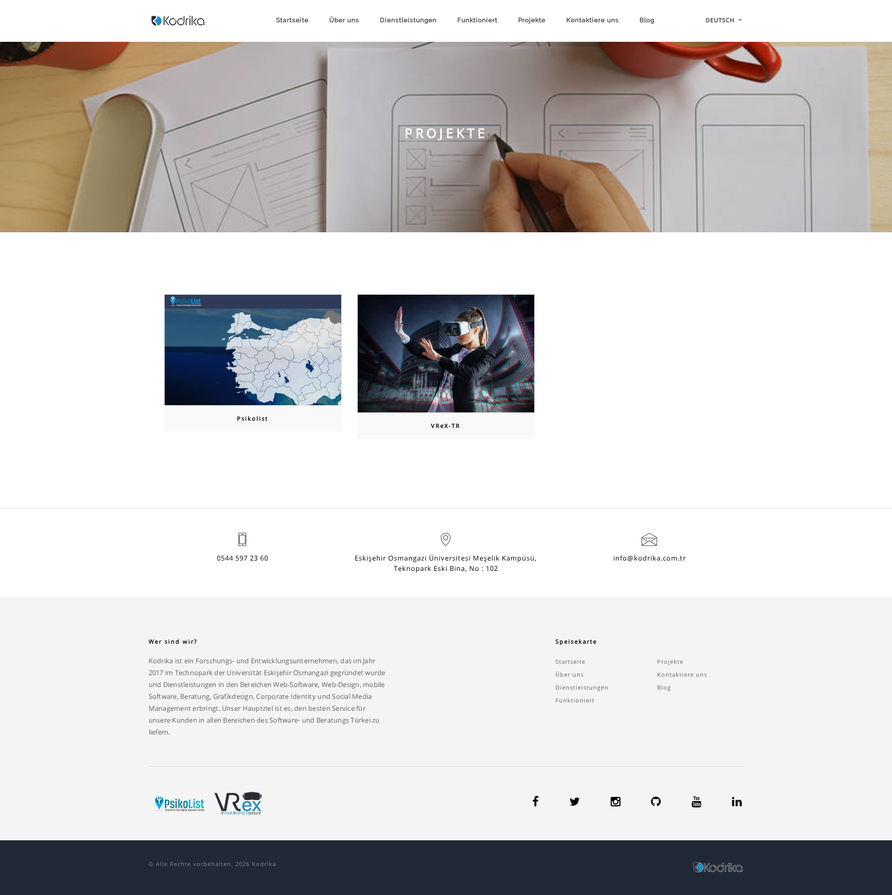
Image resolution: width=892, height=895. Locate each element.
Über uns (344, 20)
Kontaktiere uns (592, 20)
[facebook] (535, 803)
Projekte (532, 20)
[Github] (655, 803)
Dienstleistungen (408, 20)
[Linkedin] (736, 803)
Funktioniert (477, 20)
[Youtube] (696, 803)
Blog (647, 20)
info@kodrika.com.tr (649, 558)
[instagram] (615, 803)
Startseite (292, 20)
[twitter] (574, 803)
